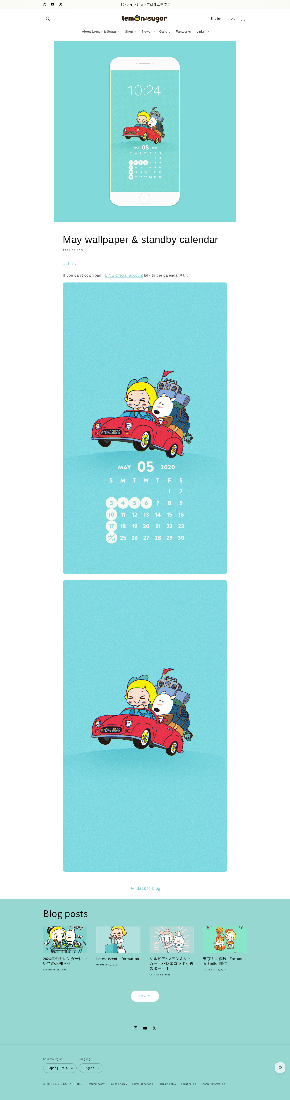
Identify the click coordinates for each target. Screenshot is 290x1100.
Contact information (213, 1084)
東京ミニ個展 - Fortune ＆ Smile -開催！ (223, 961)
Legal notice (188, 1084)
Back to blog (148, 888)
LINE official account (124, 275)
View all (145, 996)
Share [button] (72, 263)
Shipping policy (167, 1084)
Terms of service (142, 1084)
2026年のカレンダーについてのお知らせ (65, 961)
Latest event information (117, 958)
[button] (48, 19)
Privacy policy (118, 1084)
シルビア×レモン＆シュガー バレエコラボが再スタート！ (171, 963)
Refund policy (96, 1084)
